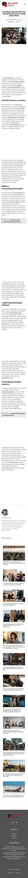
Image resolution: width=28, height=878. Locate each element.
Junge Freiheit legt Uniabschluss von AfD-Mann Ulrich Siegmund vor (13, 604)
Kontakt (14, 837)
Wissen (18, 21)
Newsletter (14, 835)
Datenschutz (10, 872)
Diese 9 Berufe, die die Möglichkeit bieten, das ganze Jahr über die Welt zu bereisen (13, 796)
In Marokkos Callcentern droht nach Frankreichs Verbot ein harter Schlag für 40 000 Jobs (14, 563)
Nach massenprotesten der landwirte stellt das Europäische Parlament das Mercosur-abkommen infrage (14, 754)
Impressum (17, 872)
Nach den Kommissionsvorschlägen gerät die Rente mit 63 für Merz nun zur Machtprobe (13, 625)
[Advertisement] (14, 63)
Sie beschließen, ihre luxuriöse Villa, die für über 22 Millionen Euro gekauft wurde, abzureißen (14, 775)
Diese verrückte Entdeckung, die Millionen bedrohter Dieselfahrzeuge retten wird (13, 689)
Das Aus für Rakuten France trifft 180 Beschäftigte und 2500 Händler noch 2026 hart (13, 669)
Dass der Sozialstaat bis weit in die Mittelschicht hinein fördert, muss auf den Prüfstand (13, 732)
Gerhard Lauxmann (17, 19)
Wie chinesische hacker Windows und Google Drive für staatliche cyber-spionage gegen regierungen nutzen (12, 710)
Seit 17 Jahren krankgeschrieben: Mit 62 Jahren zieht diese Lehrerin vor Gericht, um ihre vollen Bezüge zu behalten (14, 647)
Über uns (14, 833)
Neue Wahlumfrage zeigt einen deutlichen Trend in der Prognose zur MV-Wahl (13, 584)
